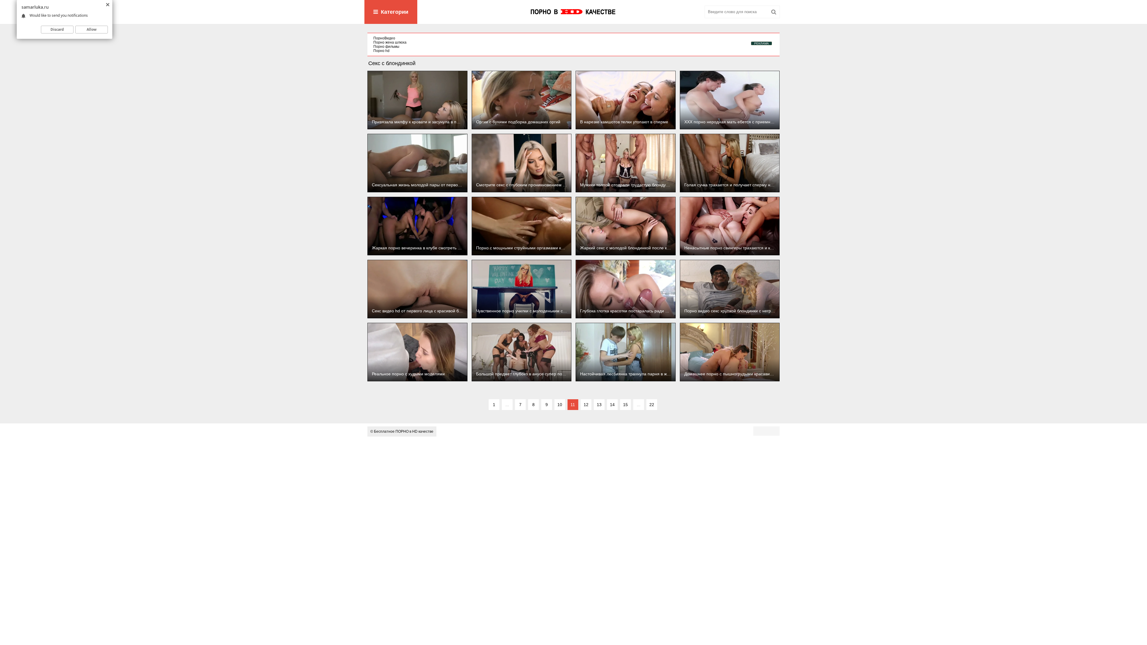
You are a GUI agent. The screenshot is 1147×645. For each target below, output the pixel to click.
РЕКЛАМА (761, 43)
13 (599, 404)
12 (586, 404)
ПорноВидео (384, 38)
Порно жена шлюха (390, 42)
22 (651, 404)
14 (612, 404)
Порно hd (381, 51)
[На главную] (573, 12)
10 (559, 404)
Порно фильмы (386, 46)
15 (625, 404)
